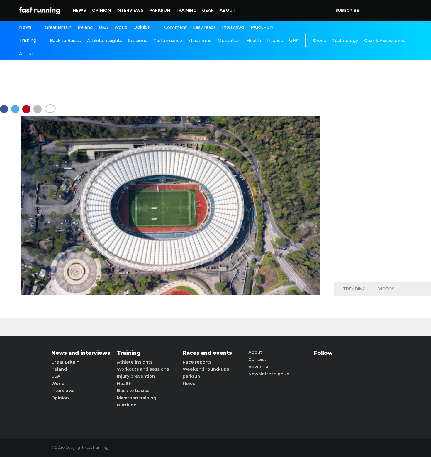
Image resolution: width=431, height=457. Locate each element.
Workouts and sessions (143, 369)
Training (186, 10)
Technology (345, 40)
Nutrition (127, 405)
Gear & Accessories (384, 40)
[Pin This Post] (27, 112)
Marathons (199, 40)
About (227, 10)
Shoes (319, 40)
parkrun (191, 376)
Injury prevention (136, 376)
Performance (167, 40)
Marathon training (136, 398)
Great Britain (58, 27)
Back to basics (133, 391)
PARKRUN (159, 10)
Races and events (207, 353)
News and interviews (80, 353)
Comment (175, 27)
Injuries (275, 40)
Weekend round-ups (206, 369)
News (79, 10)
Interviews (130, 10)
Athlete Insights (104, 40)
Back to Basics (65, 40)
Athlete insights (134, 362)
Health (254, 40)
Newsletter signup (268, 374)
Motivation (229, 40)
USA (103, 27)
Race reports (197, 362)
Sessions (137, 40)
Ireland (85, 27)
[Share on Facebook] (5, 112)
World (120, 27)
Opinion (101, 10)
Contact (257, 359)
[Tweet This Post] (16, 112)
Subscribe (347, 10)
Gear (208, 10)
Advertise (259, 367)
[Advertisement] (383, 185)
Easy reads (204, 27)
